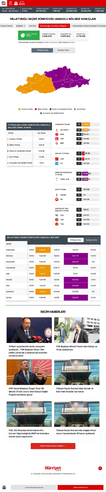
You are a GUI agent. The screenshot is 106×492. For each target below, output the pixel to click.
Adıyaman (10, 250)
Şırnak (8, 297)
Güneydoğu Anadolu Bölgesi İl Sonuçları (89, 26)
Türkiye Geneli (6, 26)
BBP (62, 143)
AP (61, 199)
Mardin (9, 280)
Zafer (63, 195)
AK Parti (64, 130)
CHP (62, 159)
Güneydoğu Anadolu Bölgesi (53, 26)
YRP (62, 139)
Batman (9, 256)
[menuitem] (36, 78)
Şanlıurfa (10, 292)
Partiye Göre (63, 50)
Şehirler (19, 26)
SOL (62, 215)
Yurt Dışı (32, 26)
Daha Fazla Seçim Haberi (52, 446)
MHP (62, 134)
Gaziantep (10, 268)
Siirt (8, 286)
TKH (62, 224)
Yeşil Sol (64, 179)
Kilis (7, 274)
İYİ (61, 163)
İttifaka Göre (42, 50)
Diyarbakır (10, 262)
